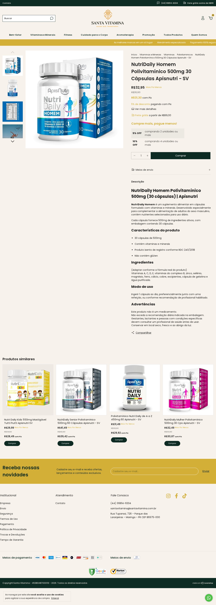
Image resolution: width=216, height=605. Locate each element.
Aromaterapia (125, 34)
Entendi (55, 598)
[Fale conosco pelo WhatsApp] (209, 598)
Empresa (5, 503)
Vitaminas (169, 54)
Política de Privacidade (13, 529)
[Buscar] (51, 18)
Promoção (148, 34)
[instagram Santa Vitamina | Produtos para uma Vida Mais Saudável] (168, 496)
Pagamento (7, 524)
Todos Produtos (173, 34)
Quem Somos (199, 34)
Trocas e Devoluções (12, 534)
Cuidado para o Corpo (94, 34)
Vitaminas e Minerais (42, 34)
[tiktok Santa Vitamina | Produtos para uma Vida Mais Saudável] (184, 496)
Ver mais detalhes (145, 109)
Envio (3, 508)
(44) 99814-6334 (121, 503)
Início (134, 54)
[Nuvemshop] (202, 583)
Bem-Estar (15, 34)
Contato (7, 3)
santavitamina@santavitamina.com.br (133, 508)
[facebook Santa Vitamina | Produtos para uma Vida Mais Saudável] (176, 496)
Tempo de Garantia (11, 540)
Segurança (6, 513)
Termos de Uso (9, 519)
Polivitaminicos (185, 54)
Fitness (68, 34)
